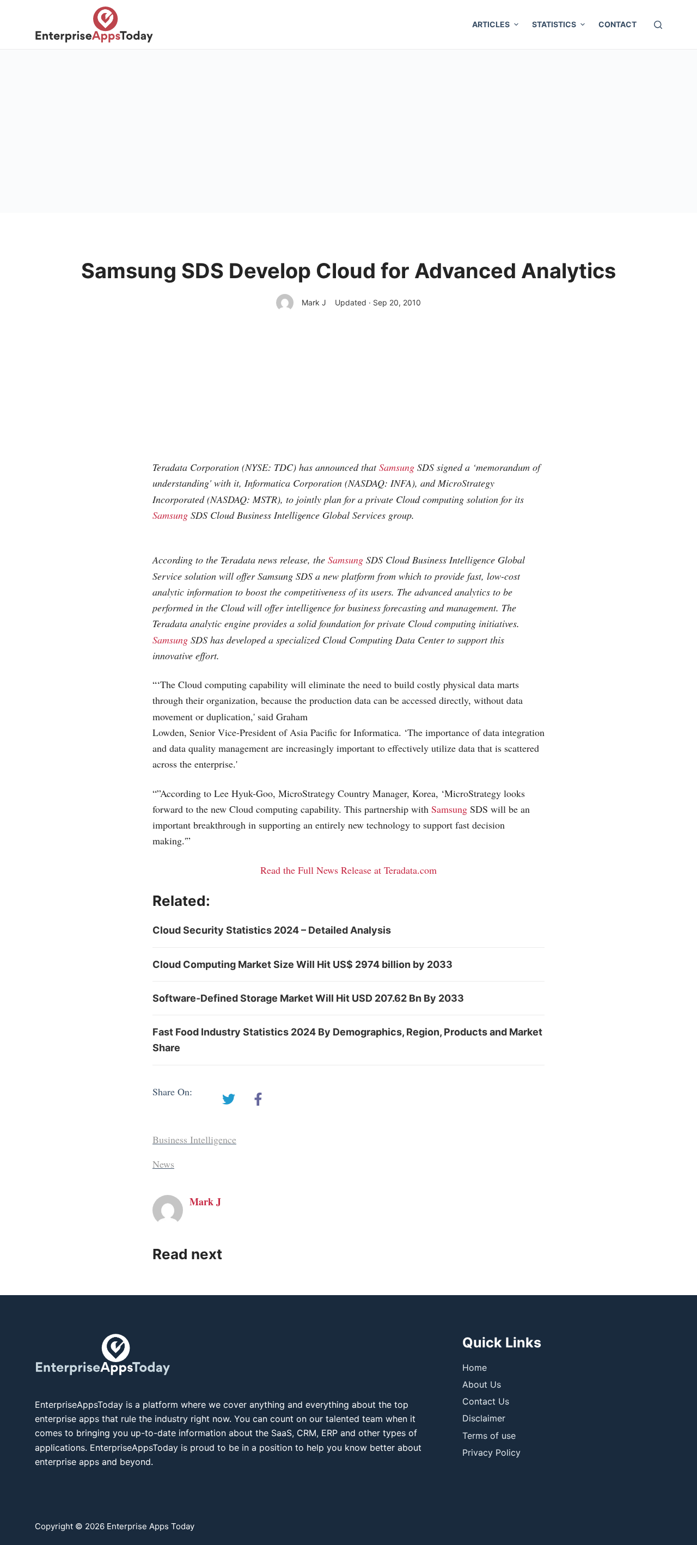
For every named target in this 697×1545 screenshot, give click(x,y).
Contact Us (485, 1401)
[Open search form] (658, 25)
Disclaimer (483, 1418)
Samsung (396, 467)
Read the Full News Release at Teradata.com (348, 869)
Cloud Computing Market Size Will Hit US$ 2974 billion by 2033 (302, 964)
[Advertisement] (348, 131)
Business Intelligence (194, 1139)
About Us (481, 1384)
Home (474, 1367)
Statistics (554, 24)
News (163, 1163)
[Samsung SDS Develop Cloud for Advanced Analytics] (228, 1099)
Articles (491, 24)
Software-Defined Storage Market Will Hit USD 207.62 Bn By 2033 (308, 998)
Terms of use (489, 1435)
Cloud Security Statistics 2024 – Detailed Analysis (271, 930)
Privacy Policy (491, 1452)
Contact (617, 24)
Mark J (314, 302)
